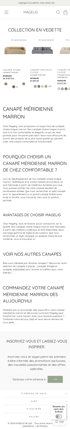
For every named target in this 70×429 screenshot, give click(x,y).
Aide (34, 401)
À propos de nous (34, 393)
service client (27, 319)
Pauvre (34, 417)
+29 (49, 86)
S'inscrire (34, 409)
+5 (17, 87)
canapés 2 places (25, 266)
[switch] (59, 416)
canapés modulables (14, 269)
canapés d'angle (46, 266)
